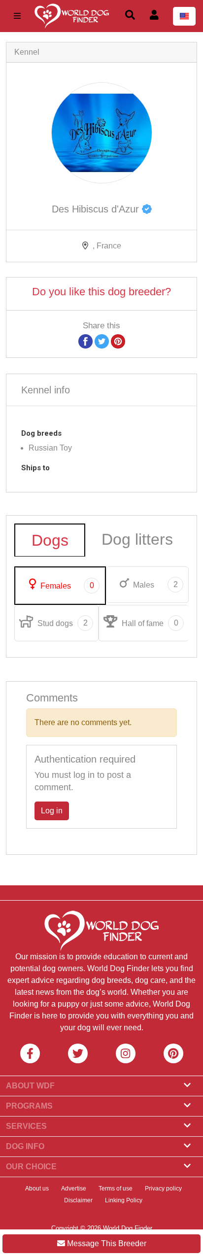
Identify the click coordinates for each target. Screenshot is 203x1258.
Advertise (73, 1188)
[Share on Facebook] (85, 341)
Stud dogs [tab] (61, 623)
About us (37, 1188)
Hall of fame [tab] (149, 623)
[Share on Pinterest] (118, 341)
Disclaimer (78, 1200)
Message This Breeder (105, 1243)
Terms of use (116, 1188)
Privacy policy (163, 1188)
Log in (52, 810)
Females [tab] (66, 585)
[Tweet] (102, 341)
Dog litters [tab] (137, 539)
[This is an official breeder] (147, 209)
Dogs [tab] (50, 540)
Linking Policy (123, 1200)
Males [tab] (154, 584)
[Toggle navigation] (17, 16)
